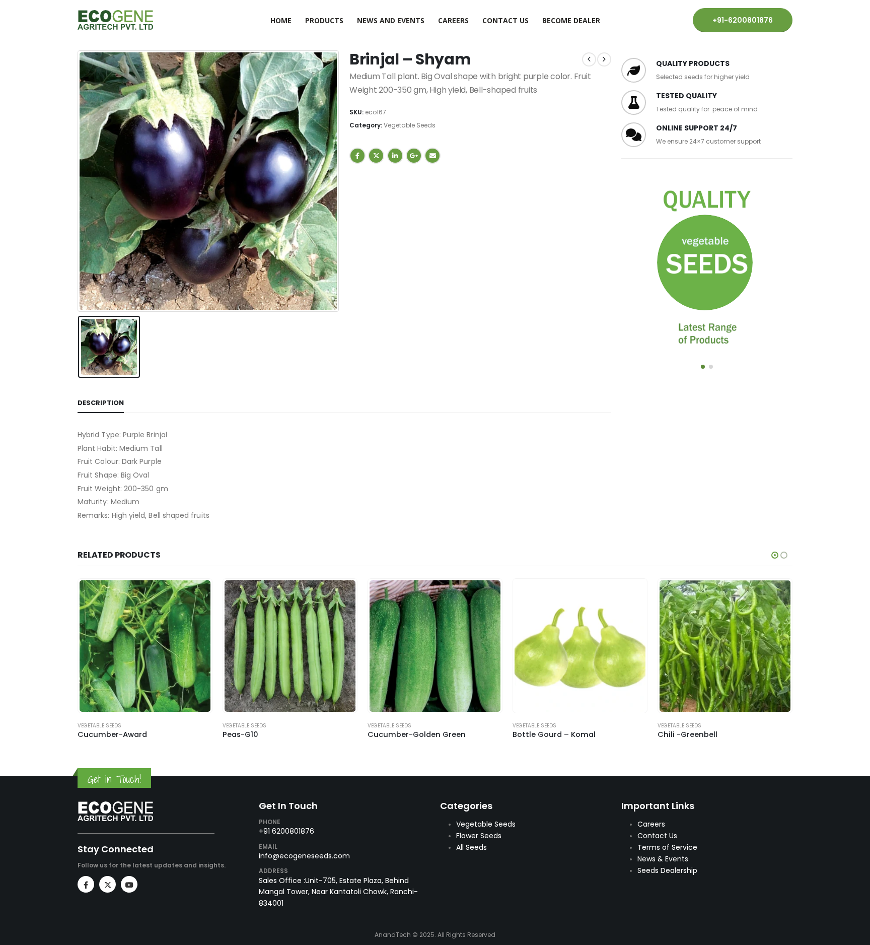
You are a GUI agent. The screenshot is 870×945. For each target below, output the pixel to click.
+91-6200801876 (742, 20)
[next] (604, 59)
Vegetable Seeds (410, 125)
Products (324, 20)
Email (432, 156)
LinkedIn (395, 156)
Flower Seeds (478, 836)
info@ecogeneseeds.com (304, 856)
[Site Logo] (115, 20)
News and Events (390, 20)
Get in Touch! (114, 779)
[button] (703, 366)
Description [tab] (101, 403)
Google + (414, 156)
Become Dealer (571, 20)
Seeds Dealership (667, 870)
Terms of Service (667, 847)
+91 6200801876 (286, 831)
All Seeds (471, 847)
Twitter (376, 156)
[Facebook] (86, 884)
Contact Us (505, 20)
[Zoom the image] (115, 806)
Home (281, 20)
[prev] (589, 59)
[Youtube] (129, 884)
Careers (453, 20)
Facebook (357, 156)
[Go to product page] (145, 646)
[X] (107, 884)
